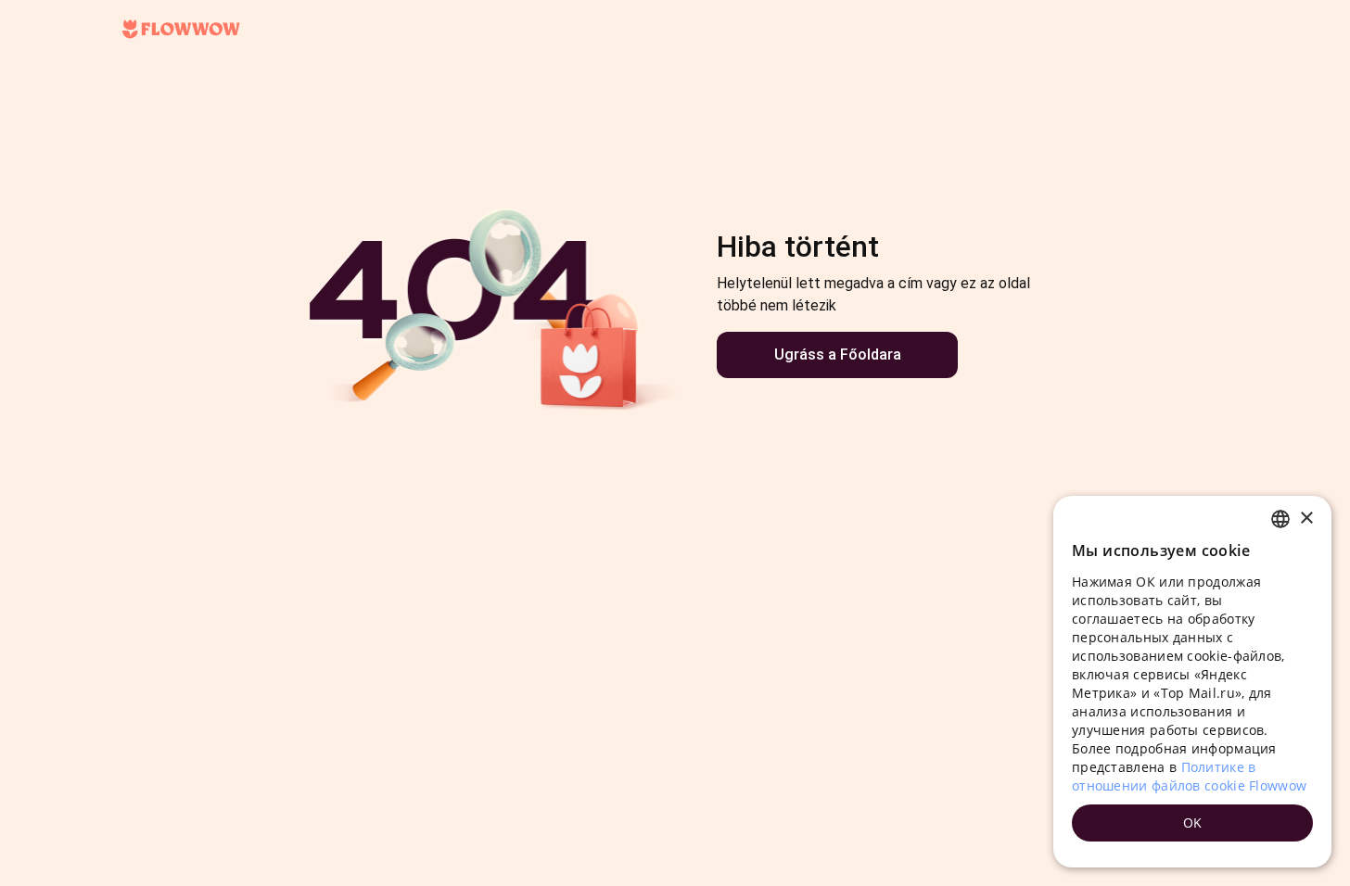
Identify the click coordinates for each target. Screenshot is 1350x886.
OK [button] (1193, 822)
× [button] (1306, 518)
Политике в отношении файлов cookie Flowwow (1189, 776)
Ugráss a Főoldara (837, 354)
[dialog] (1192, 681)
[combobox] (1280, 519)
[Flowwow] (181, 29)
